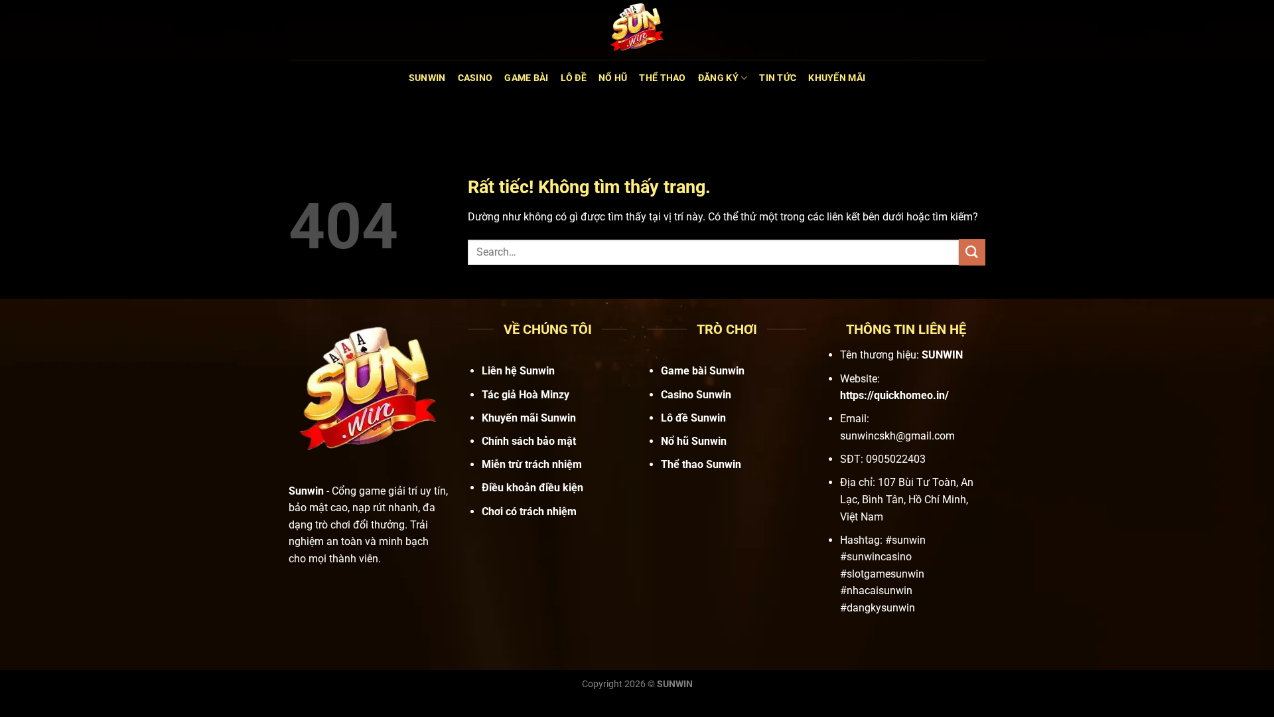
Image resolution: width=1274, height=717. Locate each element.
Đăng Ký (718, 78)
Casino (475, 78)
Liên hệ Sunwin (518, 370)
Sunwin (427, 78)
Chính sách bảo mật (529, 441)
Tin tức (777, 78)
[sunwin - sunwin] (637, 30)
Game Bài (526, 78)
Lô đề (574, 78)
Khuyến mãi (836, 78)
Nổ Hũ (613, 78)
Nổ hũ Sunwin (694, 441)
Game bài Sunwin (702, 370)
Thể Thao (662, 78)
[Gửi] (972, 252)
